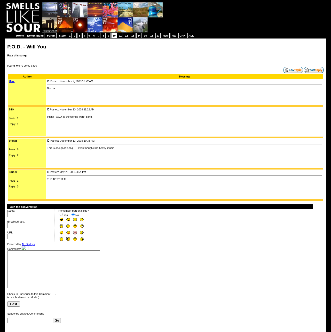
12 (126, 35)
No (77, 215)
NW (174, 35)
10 (114, 35)
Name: (11, 210)
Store (62, 35)
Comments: (14, 248)
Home (20, 35)
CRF (182, 35)
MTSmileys (28, 244)
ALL (191, 35)
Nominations (35, 35)
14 (139, 35)
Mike (12, 81)
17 (158, 35)
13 (132, 35)
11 (120, 35)
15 (145, 35)
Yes (65, 215)
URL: (10, 232)
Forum (51, 35)
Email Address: (16, 221)
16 (151, 35)
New (165, 35)
